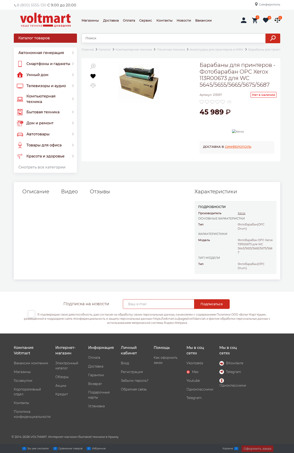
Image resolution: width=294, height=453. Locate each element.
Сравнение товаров (70, 448)
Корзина (228, 448)
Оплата (129, 20)
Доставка (111, 20)
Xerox (241, 213)
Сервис (145, 20)
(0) (229, 102)
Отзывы (100, 191)
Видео (69, 191)
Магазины (90, 20)
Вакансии (203, 20)
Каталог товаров (34, 38)
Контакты (164, 20)
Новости (184, 20)
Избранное (99, 448)
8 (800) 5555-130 (31, 5)
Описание (35, 191)
